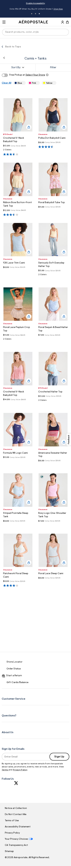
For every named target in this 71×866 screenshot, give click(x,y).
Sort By (16, 67)
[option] (18, 115)
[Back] (4, 58)
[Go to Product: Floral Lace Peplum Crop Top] (18, 340)
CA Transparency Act (16, 845)
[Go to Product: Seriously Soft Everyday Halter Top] (53, 275)
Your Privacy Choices (16, 839)
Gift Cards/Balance (17, 682)
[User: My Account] (62, 23)
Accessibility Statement (18, 827)
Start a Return (13, 676)
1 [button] (32, 14)
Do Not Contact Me (15, 814)
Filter (53, 67)
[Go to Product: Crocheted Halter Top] (53, 401)
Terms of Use (12, 820)
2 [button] (35, 14)
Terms (5, 770)
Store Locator (14, 662)
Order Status (14, 669)
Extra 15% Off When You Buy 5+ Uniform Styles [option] (35, 9)
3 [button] (39, 14)
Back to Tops (13, 47)
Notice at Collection (16, 808)
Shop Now (57, 9)
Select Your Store (35, 75)
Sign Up (59, 756)
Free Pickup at (27, 75)
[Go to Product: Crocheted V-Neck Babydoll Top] (18, 151)
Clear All (6, 83)
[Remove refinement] (23, 83)
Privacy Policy (20, 770)
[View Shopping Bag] (67, 22)
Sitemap (9, 851)
